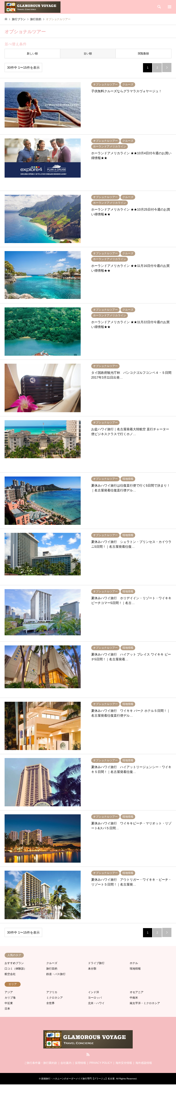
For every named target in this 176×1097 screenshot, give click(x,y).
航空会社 (10, 974)
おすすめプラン (14, 963)
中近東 (9, 1003)
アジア (9, 992)
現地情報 (135, 968)
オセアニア (136, 992)
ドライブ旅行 (96, 963)
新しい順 (32, 53)
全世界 (50, 1003)
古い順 (88, 53)
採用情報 (80, 1062)
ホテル (134, 963)
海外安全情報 (124, 1062)
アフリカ (51, 992)
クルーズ (51, 963)
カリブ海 (10, 997)
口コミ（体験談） (16, 968)
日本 (7, 1008)
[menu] (169, 7)
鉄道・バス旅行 (56, 974)
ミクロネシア (54, 997)
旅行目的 (51, 968)
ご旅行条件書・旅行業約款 (40, 1062)
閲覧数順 (143, 53)
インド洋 (93, 992)
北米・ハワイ (96, 1003)
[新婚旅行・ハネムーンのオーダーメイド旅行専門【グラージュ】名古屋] (32, 6)
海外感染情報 (143, 1062)
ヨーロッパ (95, 997)
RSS (88, 1054)
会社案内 (66, 1062)
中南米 (134, 997)
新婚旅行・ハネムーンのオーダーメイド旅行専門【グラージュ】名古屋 (78, 1078)
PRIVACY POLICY (100, 1062)
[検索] (159, 7)
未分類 (92, 968)
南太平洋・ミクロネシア (145, 1003)
